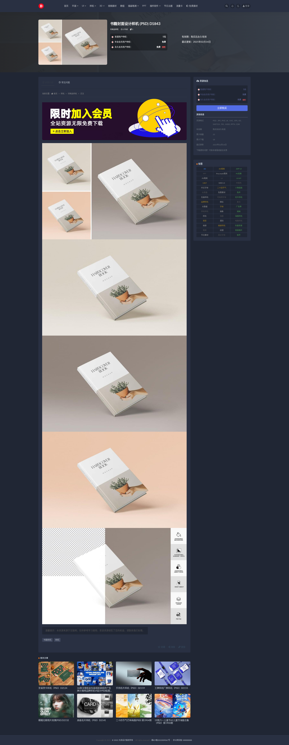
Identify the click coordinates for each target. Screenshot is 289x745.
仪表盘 (204, 192)
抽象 (222, 211)
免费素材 (193, 6)
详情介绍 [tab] (49, 82)
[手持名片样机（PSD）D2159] (134, 673)
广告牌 (238, 207)
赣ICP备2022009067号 (160, 740)
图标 (222, 202)
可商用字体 (221, 197)
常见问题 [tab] (65, 82)
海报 (172, 647)
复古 (239, 202)
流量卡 (179, 6)
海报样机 (238, 216)
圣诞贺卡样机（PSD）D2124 (52, 688)
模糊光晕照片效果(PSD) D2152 (53, 720)
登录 (247, 6)
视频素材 (112, 6)
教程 (122, 6)
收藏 (162, 647)
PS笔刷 (205, 178)
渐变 (205, 221)
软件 (239, 235)
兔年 (239, 192)
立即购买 (222, 108)
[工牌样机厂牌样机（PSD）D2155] (172, 673)
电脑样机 (238, 221)
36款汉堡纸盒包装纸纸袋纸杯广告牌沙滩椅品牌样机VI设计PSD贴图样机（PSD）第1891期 (94, 691)
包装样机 (204, 197)
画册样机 (221, 226)
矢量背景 (238, 226)
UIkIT (205, 183)
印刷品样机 (114, 29)
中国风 (238, 183)
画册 (205, 226)
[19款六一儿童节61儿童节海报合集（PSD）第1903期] (172, 706)
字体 (222, 207)
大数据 (204, 207)
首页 (66, 6)
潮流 (222, 221)
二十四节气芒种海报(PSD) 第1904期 (134, 720)
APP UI (239, 169)
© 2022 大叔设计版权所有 (123, 740)
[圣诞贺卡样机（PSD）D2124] (56, 673)
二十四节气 (221, 188)
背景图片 (238, 230)
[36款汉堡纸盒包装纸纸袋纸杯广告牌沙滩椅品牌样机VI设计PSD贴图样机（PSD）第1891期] (95, 673)
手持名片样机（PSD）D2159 (130, 688)
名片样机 (238, 197)
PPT (144, 6)
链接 (182, 647)
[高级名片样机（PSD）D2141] (95, 706)
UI (222, 178)
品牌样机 (204, 202)
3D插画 (222, 169)
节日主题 (168, 6)
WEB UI (222, 183)
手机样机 (204, 211)
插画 (239, 211)
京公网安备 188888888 (182, 740)
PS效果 (239, 174)
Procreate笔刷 (221, 174)
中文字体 (204, 188)
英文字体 (221, 235)
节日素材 (204, 235)
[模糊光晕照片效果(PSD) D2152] (56, 706)
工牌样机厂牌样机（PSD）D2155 (171, 688)
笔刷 (205, 230)
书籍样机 (47, 640)
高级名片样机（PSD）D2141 (91, 720)
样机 (62, 94)
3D (205, 169)
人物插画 (238, 188)
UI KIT (238, 178)
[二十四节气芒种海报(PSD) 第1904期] (134, 706)
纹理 (222, 230)
